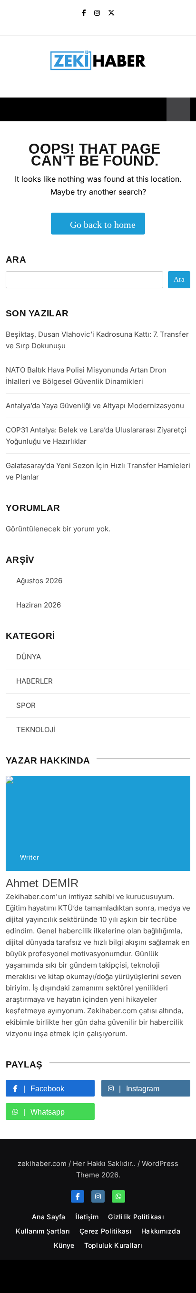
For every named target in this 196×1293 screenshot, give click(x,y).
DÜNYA (28, 656)
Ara (16, 259)
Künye (64, 1245)
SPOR (26, 705)
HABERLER (34, 681)
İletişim (86, 1217)
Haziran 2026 (38, 604)
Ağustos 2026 (39, 580)
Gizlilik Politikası (136, 1217)
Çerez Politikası (105, 1231)
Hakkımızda (160, 1231)
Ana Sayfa (49, 1217)
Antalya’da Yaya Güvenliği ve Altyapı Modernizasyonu (95, 405)
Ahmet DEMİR (42, 883)
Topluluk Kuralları (113, 1245)
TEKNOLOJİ (36, 729)
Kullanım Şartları (43, 1231)
